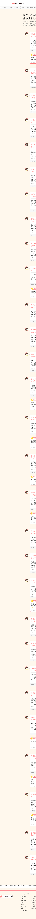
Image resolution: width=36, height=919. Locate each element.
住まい (22, 902)
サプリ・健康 (24, 910)
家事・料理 (23, 906)
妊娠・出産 (23, 896)
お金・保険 (23, 900)
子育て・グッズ (25, 898)
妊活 (22, 908)
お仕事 (22, 904)
